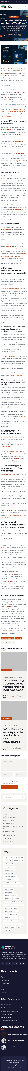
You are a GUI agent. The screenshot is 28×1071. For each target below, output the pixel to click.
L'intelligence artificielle (10, 901)
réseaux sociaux (8, 917)
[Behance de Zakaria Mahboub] (20, 963)
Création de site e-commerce (10, 1011)
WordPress (18, 638)
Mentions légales (13, 1065)
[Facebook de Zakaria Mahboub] (2, 963)
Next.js (6, 908)
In (25, 2)
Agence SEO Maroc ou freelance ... (17, 1047)
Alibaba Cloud (19, 857)
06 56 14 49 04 (5, 2)
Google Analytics (8, 892)
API (5, 860)
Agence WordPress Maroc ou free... (16, 1040)
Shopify (6, 920)
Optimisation (14, 908)
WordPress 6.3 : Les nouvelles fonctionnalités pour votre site (13, 685)
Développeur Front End (10, 870)
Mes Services (5, 980)
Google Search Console (10, 895)
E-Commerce (8, 879)
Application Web (6, 1005)
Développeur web (9, 873)
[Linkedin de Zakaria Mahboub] (16, 963)
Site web (7, 924)
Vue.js (6, 927)
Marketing (7, 905)
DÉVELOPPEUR (7, 820)
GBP (21, 886)
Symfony (14, 924)
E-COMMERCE (7, 823)
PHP (16, 911)
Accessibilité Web (9, 857)
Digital (12, 863)
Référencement (14, 914)
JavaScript (16, 898)
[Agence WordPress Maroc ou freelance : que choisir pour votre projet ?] (3, 1041)
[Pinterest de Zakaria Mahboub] (13, 963)
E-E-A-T (16, 879)
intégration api (8, 898)
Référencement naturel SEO (9, 1020)
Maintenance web (6, 1017)
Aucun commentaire (14, 34)
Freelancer (14, 886)
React (6, 914)
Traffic (20, 924)
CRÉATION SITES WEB (9, 817)
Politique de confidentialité (14, 1067)
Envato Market (5, 447)
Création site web (18, 860)
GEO (6, 889)
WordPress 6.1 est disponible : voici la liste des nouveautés (13, 735)
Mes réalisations (6, 983)
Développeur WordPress (7, 638)
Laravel (20, 901)
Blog (2, 986)
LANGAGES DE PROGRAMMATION (13, 827)
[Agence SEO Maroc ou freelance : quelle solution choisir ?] (3, 1047)
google (11, 889)
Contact (3, 993)
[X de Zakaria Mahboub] (6, 963)
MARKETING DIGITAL (9, 832)
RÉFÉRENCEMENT (8, 835)
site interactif (14, 920)
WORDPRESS (14, 16)
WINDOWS (6, 838)
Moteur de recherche (17, 905)
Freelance (7, 886)
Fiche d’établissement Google (11, 882)
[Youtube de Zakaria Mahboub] (23, 963)
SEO (21, 917)
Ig (19, 2)
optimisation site (9, 911)
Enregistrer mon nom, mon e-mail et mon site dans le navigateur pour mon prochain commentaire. (15, 781)
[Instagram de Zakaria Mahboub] (9, 963)
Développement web (10, 867)
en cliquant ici (17, 375)
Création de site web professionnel (11, 1008)
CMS (4, 814)
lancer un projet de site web (15, 68)
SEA (16, 917)
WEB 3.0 (13, 927)
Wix (18, 927)
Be (22, 2)
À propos (3, 977)
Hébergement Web (6, 1014)
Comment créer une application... (17, 1034)
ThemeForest (18, 444)
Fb (16, 2)
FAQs (2, 989)
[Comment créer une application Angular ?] (3, 1034)
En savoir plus (6, 696)
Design (6, 863)
